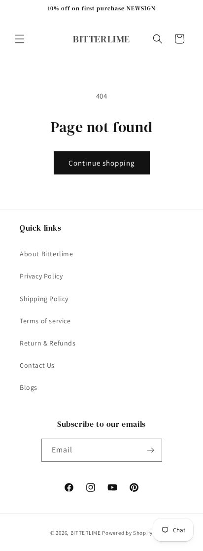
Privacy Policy (41, 276)
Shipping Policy (44, 298)
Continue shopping (101, 163)
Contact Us (37, 365)
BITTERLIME (85, 532)
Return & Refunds (48, 343)
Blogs (28, 387)
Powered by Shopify (127, 532)
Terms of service (45, 320)
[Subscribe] (151, 450)
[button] (20, 39)
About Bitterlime (46, 253)
